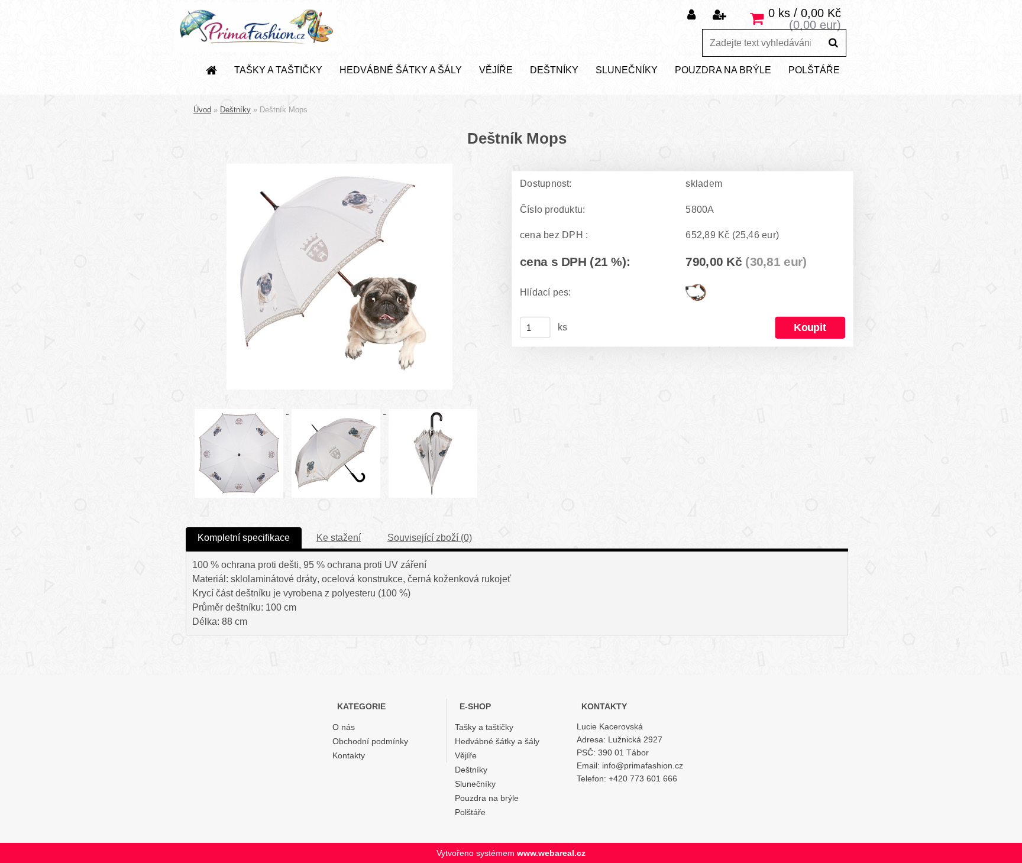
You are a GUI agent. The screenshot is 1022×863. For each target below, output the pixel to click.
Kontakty (348, 755)
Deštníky (554, 70)
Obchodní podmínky (370, 741)
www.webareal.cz (551, 853)
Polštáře (814, 70)
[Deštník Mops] (339, 168)
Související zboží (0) (429, 538)
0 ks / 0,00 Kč (804, 13)
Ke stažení (338, 538)
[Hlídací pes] (695, 288)
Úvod (202, 109)
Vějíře (496, 70)
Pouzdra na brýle (723, 70)
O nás (343, 727)
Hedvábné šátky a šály (400, 70)
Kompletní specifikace (244, 538)
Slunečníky (627, 70)
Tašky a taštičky (278, 70)
